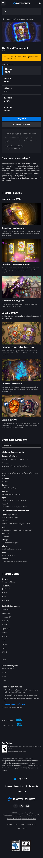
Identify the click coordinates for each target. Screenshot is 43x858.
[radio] (21, 70)
